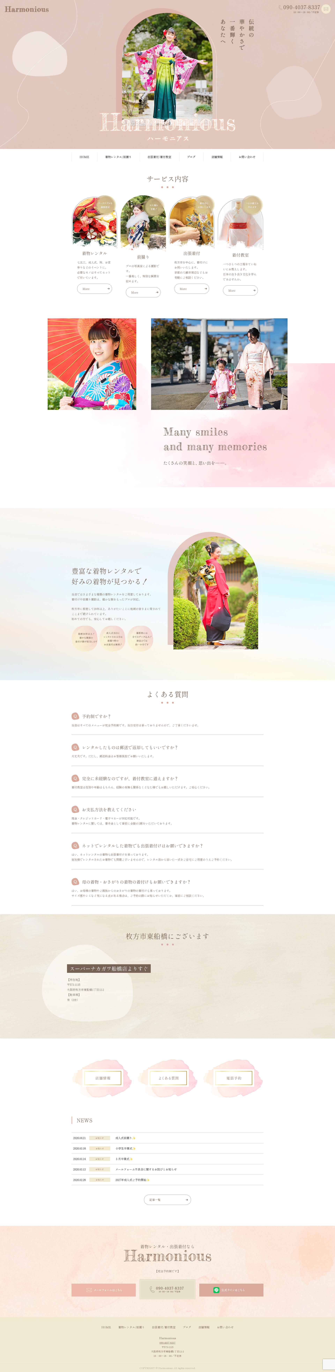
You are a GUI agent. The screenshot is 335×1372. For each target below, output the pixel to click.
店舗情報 (217, 157)
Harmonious (167, 1338)
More (86, 289)
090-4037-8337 (167, 1342)
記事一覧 (155, 1200)
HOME (84, 157)
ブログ (191, 157)
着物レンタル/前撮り (118, 157)
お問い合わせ (247, 157)
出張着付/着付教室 (159, 157)
